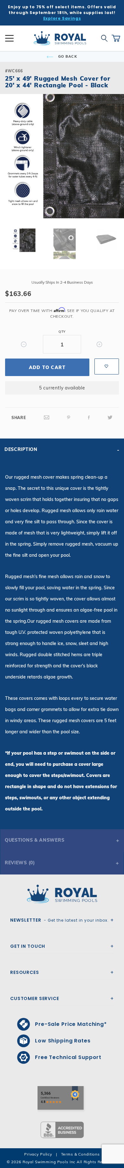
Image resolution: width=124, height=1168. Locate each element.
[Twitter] (110, 417)
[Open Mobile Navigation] (9, 38)
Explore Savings (62, 18)
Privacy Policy (38, 1154)
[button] (10, 166)
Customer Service (34, 998)
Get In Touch (27, 946)
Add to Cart (47, 367)
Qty (62, 332)
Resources (24, 972)
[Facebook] (89, 417)
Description (21, 449)
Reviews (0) (20, 863)
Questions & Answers (34, 840)
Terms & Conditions (80, 1154)
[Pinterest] (68, 417)
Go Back (67, 56)
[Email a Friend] (47, 417)
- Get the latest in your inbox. (59, 920)
